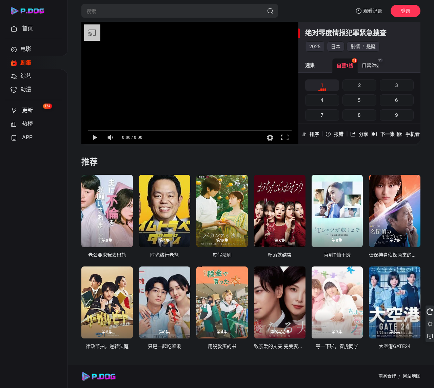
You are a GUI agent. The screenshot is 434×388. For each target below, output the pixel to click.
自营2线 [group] (372, 63)
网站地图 (411, 375)
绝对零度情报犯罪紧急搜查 (346, 33)
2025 (315, 46)
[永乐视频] (30, 11)
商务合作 (387, 375)
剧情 (355, 46)
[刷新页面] (430, 312)
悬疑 (371, 46)
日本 (335, 46)
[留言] (430, 336)
